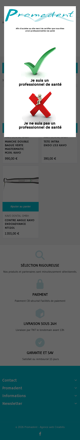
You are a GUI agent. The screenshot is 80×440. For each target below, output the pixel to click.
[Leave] (40, 111)
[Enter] (40, 68)
